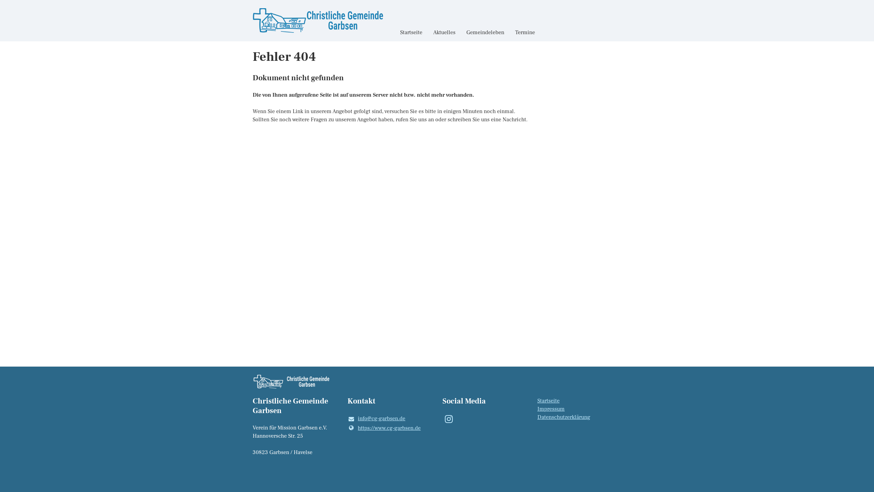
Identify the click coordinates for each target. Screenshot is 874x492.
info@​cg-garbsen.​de (381, 418)
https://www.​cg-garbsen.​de (389, 428)
